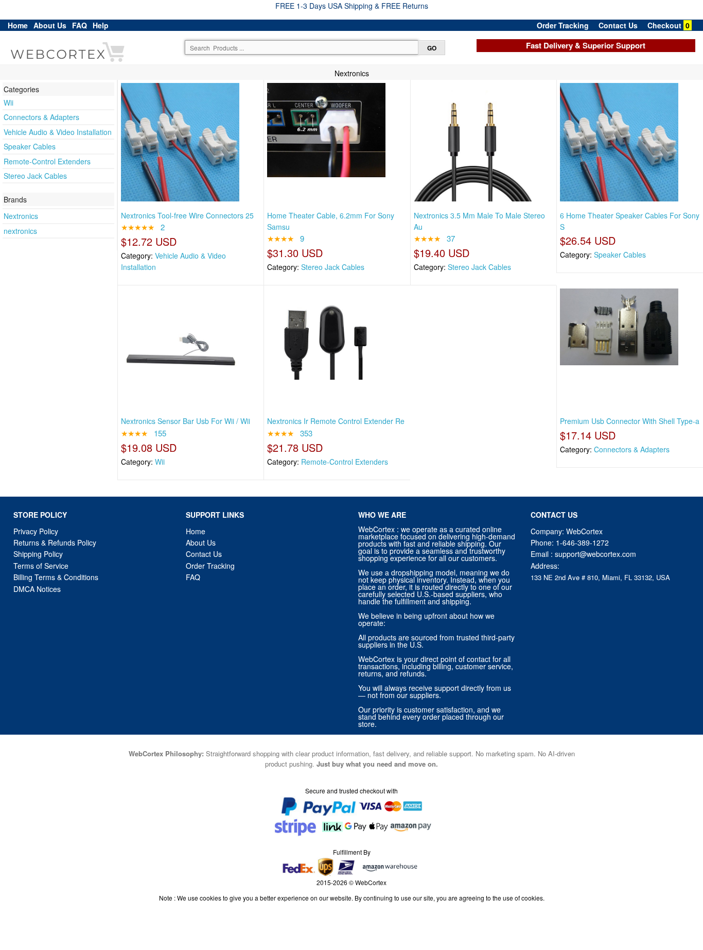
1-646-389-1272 (582, 542)
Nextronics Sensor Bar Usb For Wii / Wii (185, 421)
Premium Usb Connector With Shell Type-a (629, 421)
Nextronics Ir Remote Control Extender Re (336, 421)
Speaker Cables (30, 146)
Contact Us (618, 25)
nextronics (20, 231)
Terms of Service (40, 566)
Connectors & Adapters (41, 117)
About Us (49, 25)
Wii (8, 102)
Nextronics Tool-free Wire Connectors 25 (187, 215)
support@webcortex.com (595, 554)
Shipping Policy (39, 554)
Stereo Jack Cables (35, 176)
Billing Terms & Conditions (55, 577)
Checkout (664, 25)
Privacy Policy (35, 531)
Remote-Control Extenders (47, 161)
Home (18, 25)
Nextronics (21, 216)
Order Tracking (563, 25)
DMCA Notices (37, 589)
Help (101, 25)
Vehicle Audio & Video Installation (58, 132)
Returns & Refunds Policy (54, 542)
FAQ (79, 25)
